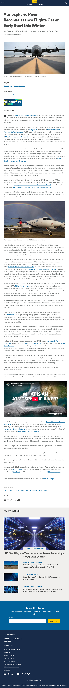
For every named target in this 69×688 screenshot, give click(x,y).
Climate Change (48, 479)
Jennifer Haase (10, 315)
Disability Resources (9, 658)
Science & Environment (34, 548)
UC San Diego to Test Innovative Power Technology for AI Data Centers (34, 555)
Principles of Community (11, 661)
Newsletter (7, 652)
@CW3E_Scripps (18, 469)
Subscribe (54, 621)
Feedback (64, 685)
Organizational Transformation (12, 664)
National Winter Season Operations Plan (21, 267)
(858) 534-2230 (8, 645)
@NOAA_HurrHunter (53, 472)
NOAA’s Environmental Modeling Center (18, 137)
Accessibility (52, 685)
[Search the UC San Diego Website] (66, 2)
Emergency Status (9, 655)
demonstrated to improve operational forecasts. (41, 269)
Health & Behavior (30, 574)
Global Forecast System (23, 286)
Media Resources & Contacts (12, 650)
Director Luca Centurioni (33, 343)
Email (11, 618)
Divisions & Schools (34, 680)
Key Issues (7, 670)
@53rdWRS (16, 472)
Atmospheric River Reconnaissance (26, 115)
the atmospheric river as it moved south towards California (32, 187)
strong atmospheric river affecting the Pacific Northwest (32, 185)
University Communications (11, 667)
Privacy (59, 685)
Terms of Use (44, 685)
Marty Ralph (33, 130)
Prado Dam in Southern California (28, 431)
